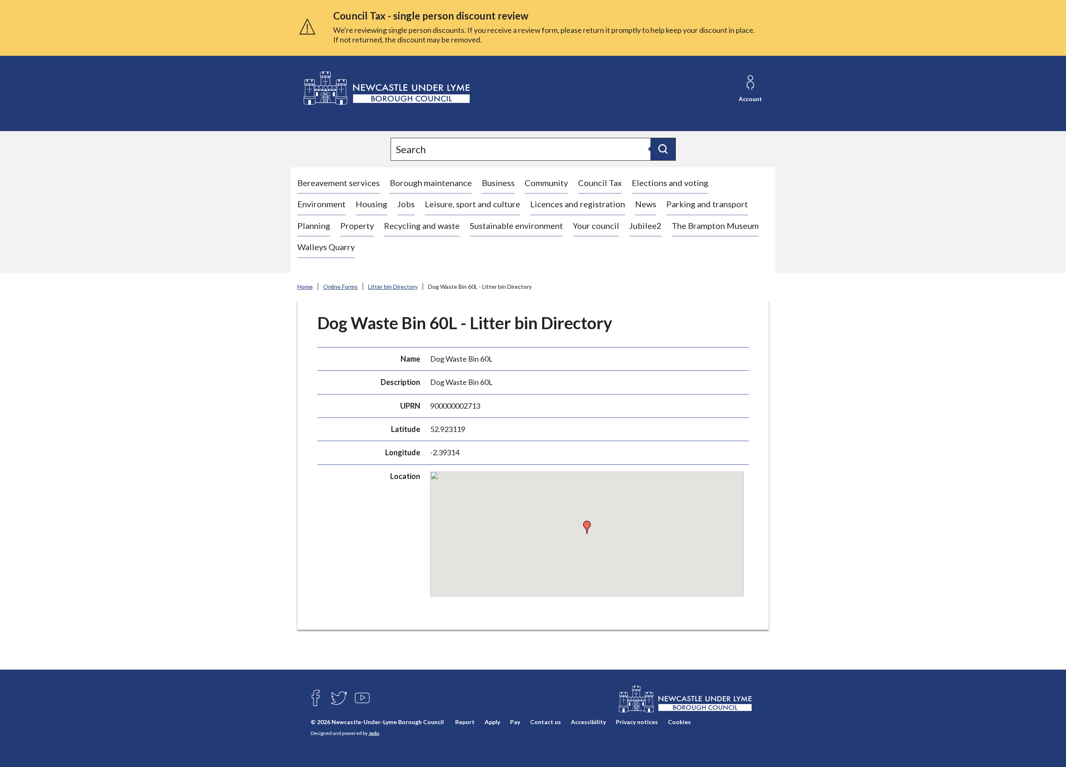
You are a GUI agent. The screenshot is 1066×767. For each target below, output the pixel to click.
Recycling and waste (422, 226)
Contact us (545, 721)
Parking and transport (707, 204)
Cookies (679, 721)
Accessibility (588, 721)
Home (305, 286)
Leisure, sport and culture (472, 204)
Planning (313, 226)
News (645, 204)
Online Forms (340, 286)
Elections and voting (670, 183)
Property (357, 226)
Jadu (374, 733)
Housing (371, 204)
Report (465, 721)
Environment (321, 204)
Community (546, 183)
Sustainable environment (516, 226)
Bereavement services (338, 183)
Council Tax (600, 183)
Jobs (406, 204)
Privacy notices (637, 721)
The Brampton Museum (715, 226)
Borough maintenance (431, 183)
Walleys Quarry (326, 247)
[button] (587, 527)
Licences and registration (577, 204)
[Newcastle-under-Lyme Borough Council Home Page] (385, 88)
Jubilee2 (645, 226)
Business (498, 183)
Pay (515, 721)
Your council (596, 226)
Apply (492, 721)
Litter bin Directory (393, 286)
